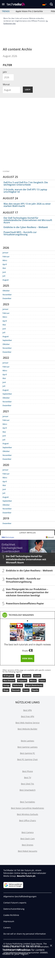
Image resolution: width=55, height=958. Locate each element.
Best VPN (27, 710)
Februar (6, 256)
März (5, 260)
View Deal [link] (27, 658)
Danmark (16, 690)
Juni (4, 272)
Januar (5, 252)
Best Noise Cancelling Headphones (27, 808)
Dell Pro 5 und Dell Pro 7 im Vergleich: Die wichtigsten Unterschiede (26, 183)
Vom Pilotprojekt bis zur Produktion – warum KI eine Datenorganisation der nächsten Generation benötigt (27, 592)
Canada (37, 675)
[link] (21, 615)
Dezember (7, 298)
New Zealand (8, 680)
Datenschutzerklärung (13, 909)
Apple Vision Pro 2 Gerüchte (29, 11)
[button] (3, 4)
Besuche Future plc (26, 876)
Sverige (6, 685)
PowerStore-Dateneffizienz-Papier (25, 603)
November (7, 294)
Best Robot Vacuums (27, 851)
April (5, 264)
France (42, 680)
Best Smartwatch (28, 790)
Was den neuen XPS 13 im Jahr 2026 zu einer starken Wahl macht (27, 205)
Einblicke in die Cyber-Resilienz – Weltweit (26, 227)
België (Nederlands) (34, 685)
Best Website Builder (27, 729)
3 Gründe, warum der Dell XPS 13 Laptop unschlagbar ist (25, 190)
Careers (7, 927)
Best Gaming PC (27, 753)
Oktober (6, 290)
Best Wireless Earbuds (27, 814)
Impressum (8, 921)
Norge (5, 690)
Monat (6, 84)
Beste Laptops (27, 740)
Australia (26, 675)
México (33, 680)
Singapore (22, 680)
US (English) (8, 675)
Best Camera (28, 832)
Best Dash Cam (27, 838)
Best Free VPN (27, 716)
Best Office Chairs (27, 820)
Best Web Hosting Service (27, 722)
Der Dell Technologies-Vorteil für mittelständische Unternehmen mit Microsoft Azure (28, 220)
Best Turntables (27, 801)
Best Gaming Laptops (27, 747)
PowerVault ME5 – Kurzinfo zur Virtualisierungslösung (20, 233)
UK (18, 675)
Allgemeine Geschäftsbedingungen (20, 896)
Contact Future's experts (14, 902)
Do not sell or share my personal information (24, 933)
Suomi (26, 690)
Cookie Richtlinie (11, 915)
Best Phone (27, 771)
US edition (24, 949)
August (6, 280)
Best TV (27, 777)
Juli (4, 276)
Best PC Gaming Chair (27, 759)
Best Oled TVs (27, 783)
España (35, 690)
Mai (4, 268)
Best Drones (27, 844)
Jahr (5, 72)
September (7, 340)
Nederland (17, 685)
